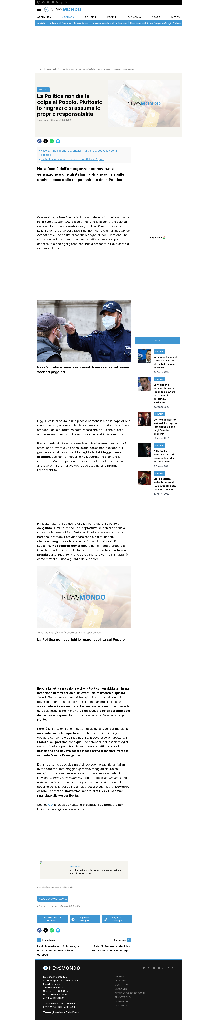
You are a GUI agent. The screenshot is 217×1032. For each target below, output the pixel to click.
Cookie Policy (122, 1001)
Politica (90, 17)
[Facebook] (43, 2)
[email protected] (52, 983)
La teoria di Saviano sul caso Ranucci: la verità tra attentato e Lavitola (69, 23)
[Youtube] (48, 2)
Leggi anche (158, 340)
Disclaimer (121, 989)
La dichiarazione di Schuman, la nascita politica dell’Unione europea (58, 950)
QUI (51, 804)
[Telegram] (52, 2)
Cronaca (68, 17)
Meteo (175, 17)
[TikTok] (61, 2)
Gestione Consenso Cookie (130, 993)
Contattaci (121, 985)
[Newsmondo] (62, 9)
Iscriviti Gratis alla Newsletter (52, 919)
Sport (156, 17)
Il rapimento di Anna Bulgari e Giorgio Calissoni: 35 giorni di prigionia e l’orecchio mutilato (162, 23)
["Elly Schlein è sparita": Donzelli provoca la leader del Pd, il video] (144, 455)
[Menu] (40, 9)
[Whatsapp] (57, 2)
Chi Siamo (120, 976)
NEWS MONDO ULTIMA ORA (53, 898)
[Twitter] (66, 2)
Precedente (48, 940)
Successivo (119, 940)
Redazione (42, 120)
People (112, 17)
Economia (134, 17)
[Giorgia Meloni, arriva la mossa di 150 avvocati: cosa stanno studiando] (144, 483)
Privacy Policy (123, 997)
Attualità (44, 17)
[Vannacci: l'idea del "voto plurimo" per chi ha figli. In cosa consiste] (144, 361)
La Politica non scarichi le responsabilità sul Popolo (72, 159)
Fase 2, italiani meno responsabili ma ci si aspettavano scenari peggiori (79, 152)
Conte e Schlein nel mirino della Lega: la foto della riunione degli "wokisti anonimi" (165, 426)
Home (40, 69)
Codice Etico (122, 1005)
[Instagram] (38, 2)
